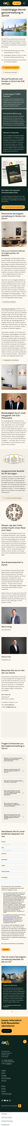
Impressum (4, 1113)
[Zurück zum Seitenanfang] (25, 1041)
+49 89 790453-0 (8, 1060)
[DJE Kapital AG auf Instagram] (2, 1100)
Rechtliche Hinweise (6, 1117)
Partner (3, 1073)
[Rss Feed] (10, 1100)
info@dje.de (9, 1063)
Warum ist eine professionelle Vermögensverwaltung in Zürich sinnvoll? (13, 759)
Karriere (3, 1088)
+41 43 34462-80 (9, 705)
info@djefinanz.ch (11, 707)
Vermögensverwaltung (8, 309)
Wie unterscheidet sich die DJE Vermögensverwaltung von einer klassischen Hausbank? (12, 793)
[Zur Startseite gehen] (6, 3)
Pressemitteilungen (6, 1093)
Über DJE (3, 1080)
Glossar (3, 1086)
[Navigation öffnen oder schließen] (24, 3)
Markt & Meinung (6, 1078)
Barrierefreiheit (5, 1124)
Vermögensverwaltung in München (11, 967)
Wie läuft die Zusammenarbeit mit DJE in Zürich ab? (13, 781)
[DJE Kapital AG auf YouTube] (5, 1100)
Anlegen (3, 1070)
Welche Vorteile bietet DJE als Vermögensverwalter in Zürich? (12, 771)
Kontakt (3, 1091)
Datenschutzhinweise (7, 1121)
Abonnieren (6, 1031)
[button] (12, 1011)
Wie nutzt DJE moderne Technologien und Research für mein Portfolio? (12, 805)
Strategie (3, 1075)
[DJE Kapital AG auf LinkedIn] (7, 1100)
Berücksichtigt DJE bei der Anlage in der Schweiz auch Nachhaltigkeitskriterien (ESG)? (12, 817)
